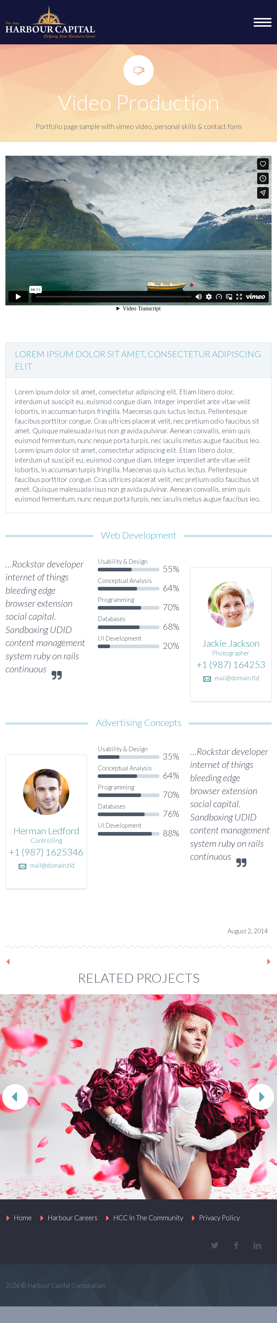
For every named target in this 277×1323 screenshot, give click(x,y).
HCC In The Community (148, 1217)
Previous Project (38, 961)
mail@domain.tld (237, 678)
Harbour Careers (72, 1217)
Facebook (39, 929)
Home (23, 1217)
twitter (214, 1245)
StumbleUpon (111, 929)
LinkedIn (87, 929)
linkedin (257, 1245)
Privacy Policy (219, 1217)
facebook (235, 1245)
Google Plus (63, 929)
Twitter (14, 929)
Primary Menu (263, 22)
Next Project (244, 961)
